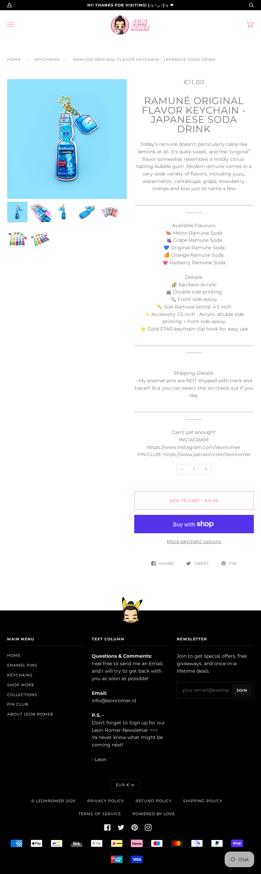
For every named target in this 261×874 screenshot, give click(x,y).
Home (14, 59)
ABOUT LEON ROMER (30, 714)
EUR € (123, 785)
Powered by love (154, 813)
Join (242, 690)
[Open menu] (17, 25)
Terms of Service (100, 813)
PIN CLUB (17, 704)
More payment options (194, 541)
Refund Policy (154, 801)
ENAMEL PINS (22, 665)
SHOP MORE (20, 685)
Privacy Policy (105, 801)
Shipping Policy (202, 801)
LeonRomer (50, 801)
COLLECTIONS (22, 694)
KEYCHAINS (47, 59)
